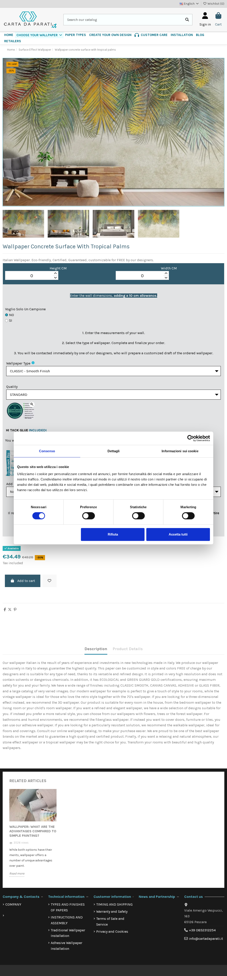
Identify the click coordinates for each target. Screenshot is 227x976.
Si (10, 320)
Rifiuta (113, 534)
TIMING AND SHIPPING (114, 904)
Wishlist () (215, 4)
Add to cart (26, 581)
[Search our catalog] (187, 20)
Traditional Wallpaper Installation (68, 933)
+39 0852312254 (202, 930)
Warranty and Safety (111, 911)
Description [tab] (95, 648)
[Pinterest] (15, 610)
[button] (39, 35)
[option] (33, 836)
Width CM (169, 268)
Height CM (58, 268)
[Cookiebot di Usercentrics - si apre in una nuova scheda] (190, 438)
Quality (12, 386)
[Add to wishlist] (49, 581)
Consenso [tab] (47, 451)
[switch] (88, 515)
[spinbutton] (31, 275)
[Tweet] (10, 610)
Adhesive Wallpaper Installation (66, 946)
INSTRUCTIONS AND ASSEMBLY (67, 920)
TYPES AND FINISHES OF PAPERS (68, 907)
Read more (16, 873)
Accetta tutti (178, 534)
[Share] (5, 610)
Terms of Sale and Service (110, 921)
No (11, 315)
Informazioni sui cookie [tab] (180, 451)
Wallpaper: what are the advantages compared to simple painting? (32, 831)
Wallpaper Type (18, 363)
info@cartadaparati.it (206, 938)
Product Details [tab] (128, 648)
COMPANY (13, 904)
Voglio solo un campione (25, 309)
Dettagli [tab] (114, 451)
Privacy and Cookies (112, 931)
